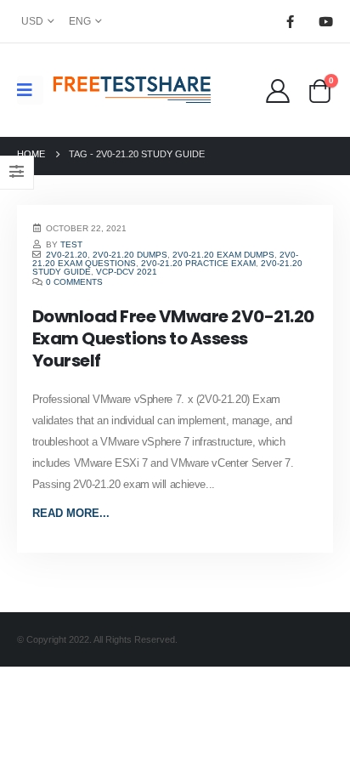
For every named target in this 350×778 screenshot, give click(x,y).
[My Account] (277, 90)
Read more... (71, 513)
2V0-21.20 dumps (130, 254)
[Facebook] (289, 21)
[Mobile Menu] (30, 90)
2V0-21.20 (67, 254)
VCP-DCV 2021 (126, 271)
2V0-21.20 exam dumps (223, 254)
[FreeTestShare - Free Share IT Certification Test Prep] (132, 90)
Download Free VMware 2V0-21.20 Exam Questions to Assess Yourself (173, 338)
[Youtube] (325, 21)
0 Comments (74, 282)
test (71, 244)
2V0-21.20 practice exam (198, 263)
